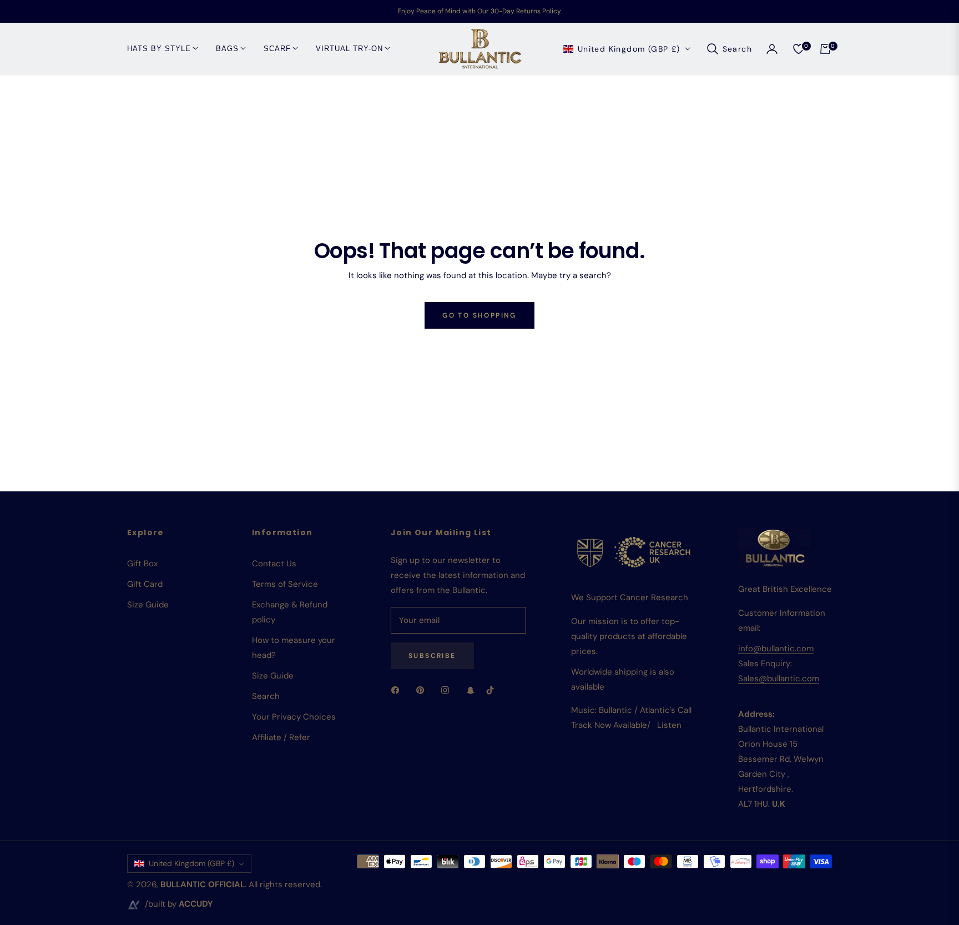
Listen (669, 725)
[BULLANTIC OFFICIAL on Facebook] (398, 689)
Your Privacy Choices (294, 716)
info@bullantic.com (776, 648)
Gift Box (142, 563)
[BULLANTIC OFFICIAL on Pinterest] (423, 689)
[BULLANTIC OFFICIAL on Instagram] (448, 689)
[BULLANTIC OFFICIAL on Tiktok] (493, 689)
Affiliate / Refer (281, 737)
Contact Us (274, 563)
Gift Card (145, 584)
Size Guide (148, 604)
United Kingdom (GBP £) (629, 48)
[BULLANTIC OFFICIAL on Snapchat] (470, 689)
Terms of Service (285, 584)
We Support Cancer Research (629, 597)
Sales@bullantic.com (778, 678)
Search (266, 696)
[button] (729, 49)
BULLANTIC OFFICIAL (202, 884)
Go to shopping (479, 315)
